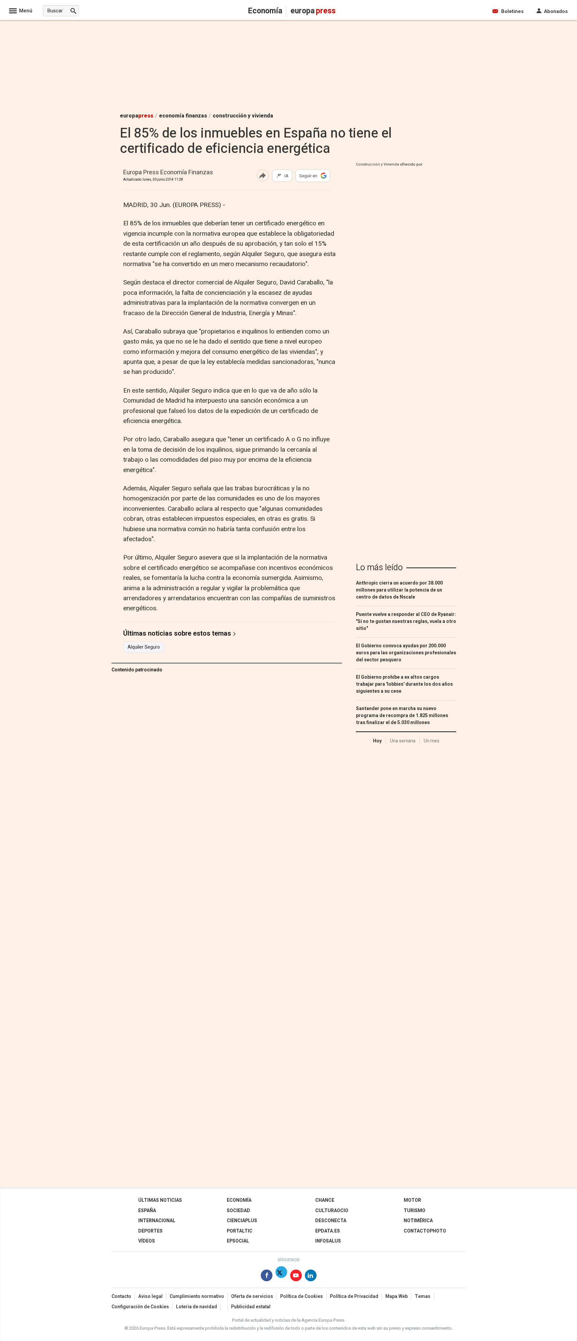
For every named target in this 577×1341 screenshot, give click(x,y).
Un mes (431, 740)
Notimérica (418, 1220)
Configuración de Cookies (140, 1306)
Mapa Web (396, 1296)
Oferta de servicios (252, 1296)
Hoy (377, 740)
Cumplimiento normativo (197, 1296)
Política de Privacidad (354, 1296)
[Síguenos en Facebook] (266, 1277)
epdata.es (327, 1231)
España (147, 1210)
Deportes (150, 1231)
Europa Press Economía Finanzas (168, 172)
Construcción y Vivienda (377, 164)
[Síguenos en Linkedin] (311, 1277)
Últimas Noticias (160, 1200)
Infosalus (328, 1241)
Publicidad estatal (250, 1306)
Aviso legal (150, 1296)
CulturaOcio (331, 1210)
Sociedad (238, 1210)
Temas (422, 1296)
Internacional (156, 1220)
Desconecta (330, 1220)
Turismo (414, 1210)
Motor (412, 1200)
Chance (324, 1200)
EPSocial (238, 1241)
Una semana (402, 740)
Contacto (121, 1296)
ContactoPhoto (425, 1231)
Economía (239, 1200)
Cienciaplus (242, 1220)
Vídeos (146, 1241)
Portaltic (239, 1231)
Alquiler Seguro (144, 647)
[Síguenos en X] (281, 1277)
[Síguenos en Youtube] (296, 1277)
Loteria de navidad (196, 1306)
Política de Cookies (301, 1296)
